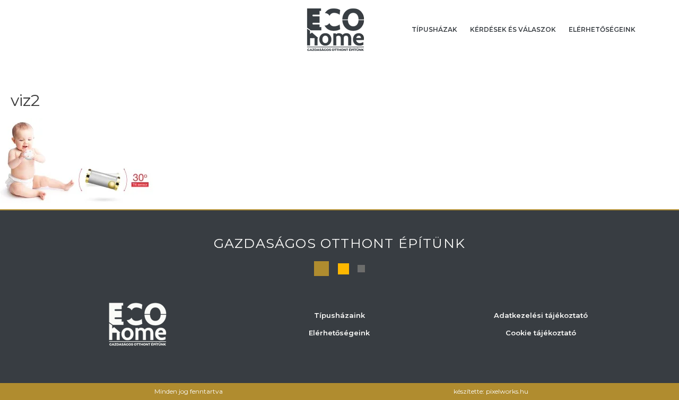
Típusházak (434, 29)
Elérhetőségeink (602, 29)
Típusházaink (339, 315)
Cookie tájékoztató (541, 332)
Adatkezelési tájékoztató (541, 315)
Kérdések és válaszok (513, 29)
